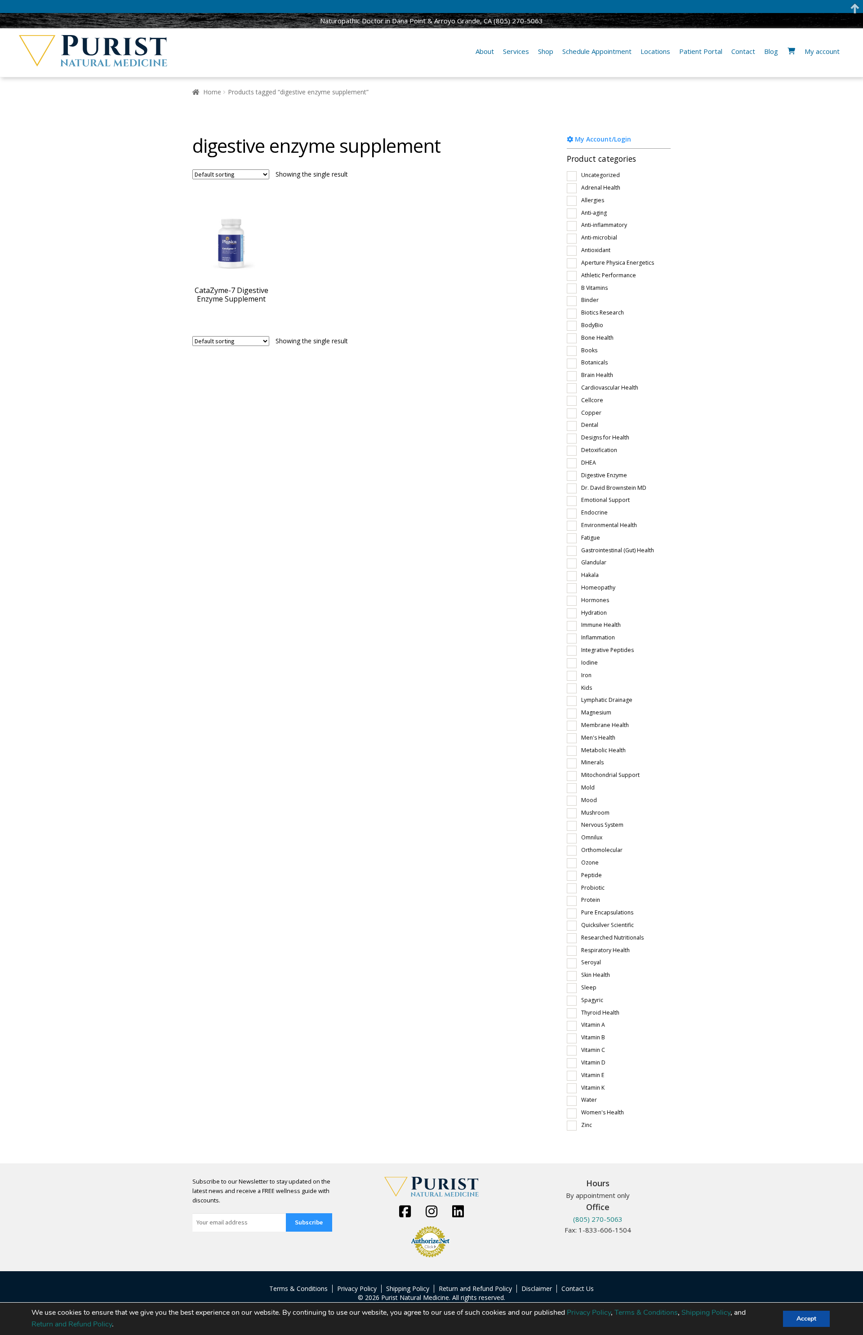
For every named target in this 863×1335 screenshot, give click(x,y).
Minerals (592, 762)
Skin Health (595, 975)
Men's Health (598, 737)
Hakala (590, 575)
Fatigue (590, 537)
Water (589, 1100)
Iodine (589, 662)
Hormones (595, 600)
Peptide (591, 875)
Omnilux (591, 837)
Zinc (586, 1125)
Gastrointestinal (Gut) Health (617, 550)
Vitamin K (593, 1087)
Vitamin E (593, 1075)
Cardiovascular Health (609, 387)
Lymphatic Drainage (606, 700)
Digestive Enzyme (604, 475)
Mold (588, 787)
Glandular (593, 562)
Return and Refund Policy (71, 1324)
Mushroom (595, 812)
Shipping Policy (705, 1312)
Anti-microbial (599, 237)
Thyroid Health (600, 1012)
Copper (591, 413)
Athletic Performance (608, 275)
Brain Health (597, 375)
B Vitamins (594, 288)
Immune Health (601, 625)
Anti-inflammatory (604, 225)
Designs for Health (605, 437)
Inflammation (598, 637)
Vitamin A (593, 1025)
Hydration (594, 612)
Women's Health (602, 1112)
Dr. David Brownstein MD (613, 488)
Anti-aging (594, 213)
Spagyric (592, 1000)
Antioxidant (595, 250)
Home (212, 92)
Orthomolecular (602, 850)
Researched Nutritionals (612, 937)
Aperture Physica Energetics (617, 262)
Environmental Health (609, 525)
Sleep (588, 987)
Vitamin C (593, 1050)
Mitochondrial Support (610, 775)
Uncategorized (600, 175)
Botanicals (594, 362)
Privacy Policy (589, 1312)
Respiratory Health (605, 950)
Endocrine (594, 512)
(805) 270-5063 (518, 20)
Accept (806, 1318)
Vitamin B (593, 1037)
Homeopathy (598, 587)
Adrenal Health (600, 187)
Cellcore (592, 400)
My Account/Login (602, 139)
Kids (586, 688)
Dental (589, 425)
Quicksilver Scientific (607, 925)
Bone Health (597, 338)
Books (589, 350)
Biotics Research (602, 312)
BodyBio (592, 325)
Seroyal (591, 962)
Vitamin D (593, 1062)
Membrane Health (605, 725)
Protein (590, 900)
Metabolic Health (603, 750)
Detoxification (599, 450)
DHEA (588, 462)
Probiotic (593, 887)
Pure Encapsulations (607, 912)
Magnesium (596, 712)
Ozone (590, 862)
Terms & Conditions (646, 1312)
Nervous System (602, 825)
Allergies (592, 200)
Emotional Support (605, 500)
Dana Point (409, 20)
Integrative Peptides (607, 650)
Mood (589, 800)
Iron (586, 675)
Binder (590, 300)
